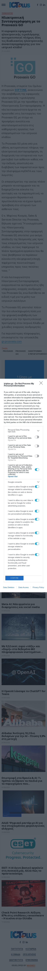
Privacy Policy (38, 587)
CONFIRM (14, 578)
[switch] (37, 437)
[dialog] (23, 485)
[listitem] (23, 431)
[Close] (41, 383)
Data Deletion (8, 587)
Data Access (23, 587)
